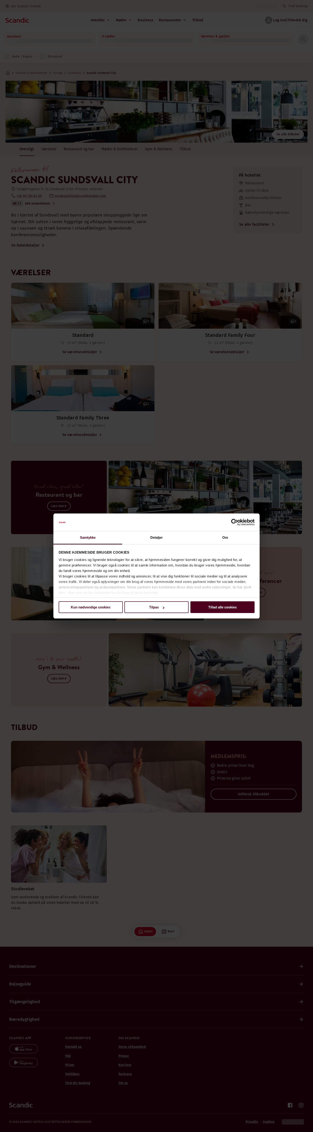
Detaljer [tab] (156, 537)
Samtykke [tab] (88, 537)
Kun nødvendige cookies (90, 607)
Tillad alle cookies (222, 607)
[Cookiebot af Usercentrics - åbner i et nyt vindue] (234, 522)
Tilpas (154, 607)
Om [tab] (225, 537)
